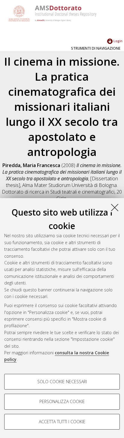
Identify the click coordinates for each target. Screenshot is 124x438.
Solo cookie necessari (62, 381)
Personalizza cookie (62, 401)
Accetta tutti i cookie (62, 421)
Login (117, 41)
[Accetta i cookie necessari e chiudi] (114, 207)
